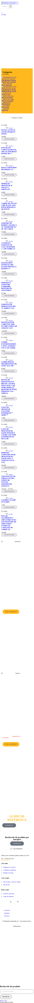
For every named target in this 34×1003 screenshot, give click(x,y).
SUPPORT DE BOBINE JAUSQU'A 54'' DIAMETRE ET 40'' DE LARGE (9, 226)
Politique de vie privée (9, 867)
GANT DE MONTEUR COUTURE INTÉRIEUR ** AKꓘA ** (7, 411)
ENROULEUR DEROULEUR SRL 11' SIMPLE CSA (8, 306)
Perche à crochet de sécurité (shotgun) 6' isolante (8, 132)
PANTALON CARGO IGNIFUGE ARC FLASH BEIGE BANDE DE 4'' (9, 150)
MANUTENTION (7, 98)
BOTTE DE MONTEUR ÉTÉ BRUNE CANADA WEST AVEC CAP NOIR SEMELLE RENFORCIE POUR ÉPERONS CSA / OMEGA (9, 386)
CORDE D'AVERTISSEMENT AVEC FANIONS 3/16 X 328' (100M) (8, 345)
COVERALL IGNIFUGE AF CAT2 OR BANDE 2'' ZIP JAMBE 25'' (8, 246)
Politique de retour (8, 873)
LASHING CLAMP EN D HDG (8, 501)
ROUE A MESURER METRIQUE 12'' (9, 168)
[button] (9, 139)
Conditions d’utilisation (9, 870)
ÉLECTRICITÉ (7, 85)
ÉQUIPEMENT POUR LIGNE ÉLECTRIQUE (9, 81)
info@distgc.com (6, 860)
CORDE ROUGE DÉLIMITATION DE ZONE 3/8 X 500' (9, 364)
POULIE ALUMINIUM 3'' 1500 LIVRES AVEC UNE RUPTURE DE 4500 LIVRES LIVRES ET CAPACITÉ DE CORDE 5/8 (8, 522)
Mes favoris (6, 884)
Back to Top (3, 1000)
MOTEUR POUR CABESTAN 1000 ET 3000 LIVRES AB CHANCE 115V (9, 325)
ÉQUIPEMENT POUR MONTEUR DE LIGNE (9, 90)
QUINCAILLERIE (7, 101)
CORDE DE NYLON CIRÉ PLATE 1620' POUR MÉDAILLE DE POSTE (9, 206)
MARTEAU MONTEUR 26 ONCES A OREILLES (6, 186)
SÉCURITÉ (5, 107)
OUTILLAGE (6, 94)
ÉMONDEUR (6, 104)
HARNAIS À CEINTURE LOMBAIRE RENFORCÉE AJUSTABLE (6, 286)
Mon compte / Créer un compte (11, 882)
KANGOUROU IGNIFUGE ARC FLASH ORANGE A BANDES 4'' (8, 265)
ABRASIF (5, 110)
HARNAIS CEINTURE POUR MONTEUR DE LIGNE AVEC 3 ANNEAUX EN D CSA (8, 457)
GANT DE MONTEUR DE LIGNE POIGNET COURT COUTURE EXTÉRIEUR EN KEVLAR (8, 434)
